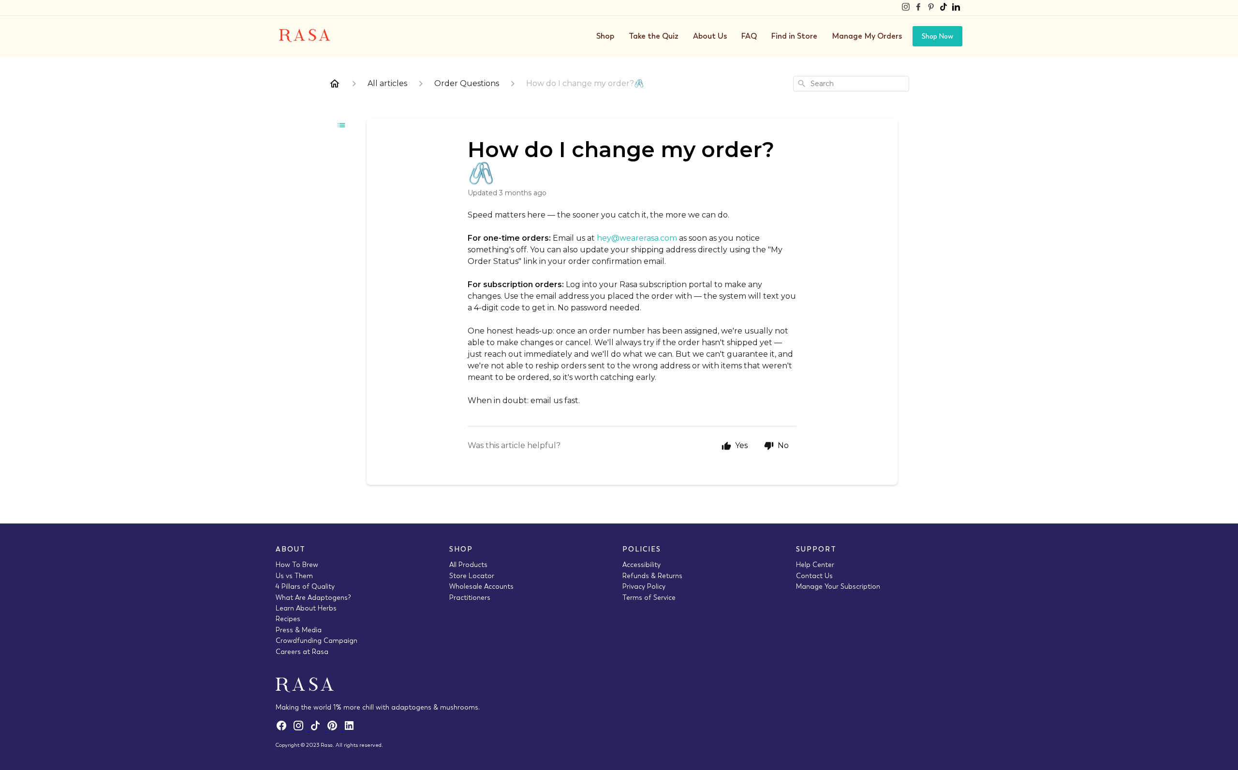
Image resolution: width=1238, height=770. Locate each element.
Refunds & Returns (652, 575)
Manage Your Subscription (838, 586)
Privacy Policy (643, 586)
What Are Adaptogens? (313, 597)
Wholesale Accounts (481, 586)
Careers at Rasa (302, 651)
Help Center (815, 564)
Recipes (288, 618)
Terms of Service (649, 597)
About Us (710, 36)
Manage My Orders (867, 36)
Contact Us (814, 575)
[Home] (334, 83)
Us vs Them (294, 575)
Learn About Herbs (306, 608)
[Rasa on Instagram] (905, 7)
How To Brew (297, 564)
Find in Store (794, 36)
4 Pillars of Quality (305, 586)
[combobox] (851, 83)
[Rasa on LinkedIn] (956, 7)
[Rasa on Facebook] (918, 7)
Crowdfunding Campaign (316, 640)
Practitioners (469, 597)
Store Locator (471, 575)
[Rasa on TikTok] (943, 7)
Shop (605, 36)
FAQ (749, 36)
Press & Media (299, 629)
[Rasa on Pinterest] (931, 7)
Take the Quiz (653, 36)
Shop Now (937, 36)
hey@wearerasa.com (637, 238)
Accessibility (641, 564)
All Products (468, 564)
